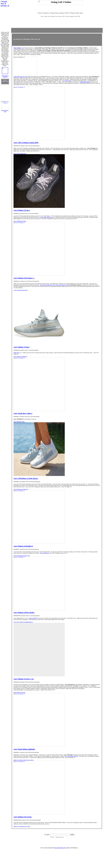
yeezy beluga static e (67, 80)
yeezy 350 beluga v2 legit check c (26, 478)
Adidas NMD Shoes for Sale (20, 76)
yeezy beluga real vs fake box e (21, 489)
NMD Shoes (16, 352)
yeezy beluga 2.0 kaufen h (23, 546)
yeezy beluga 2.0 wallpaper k (20, 356)
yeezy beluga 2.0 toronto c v (24, 278)
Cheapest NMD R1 (33, 618)
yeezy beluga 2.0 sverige (23, 817)
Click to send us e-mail (5, 111)
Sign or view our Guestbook (5, 76)
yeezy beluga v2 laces (21, 347)
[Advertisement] (60, 24)
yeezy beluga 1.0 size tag (19, 692)
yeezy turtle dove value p (23, 413)
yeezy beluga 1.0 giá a (22, 210)
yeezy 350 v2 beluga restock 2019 (26, 143)
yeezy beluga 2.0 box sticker (24, 612)
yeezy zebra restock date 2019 (20, 290)
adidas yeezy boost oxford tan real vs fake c (24, 760)
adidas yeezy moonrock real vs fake (22, 826)
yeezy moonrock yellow (19, 421)
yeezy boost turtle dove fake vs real (22, 555)
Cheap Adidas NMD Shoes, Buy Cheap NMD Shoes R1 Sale (54, 285)
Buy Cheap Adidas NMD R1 (71, 756)
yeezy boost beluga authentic (24, 749)
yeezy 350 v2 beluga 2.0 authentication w (23, 622)
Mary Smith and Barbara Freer (60, 847)
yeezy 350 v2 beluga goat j (20, 153)
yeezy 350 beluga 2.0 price (20, 221)
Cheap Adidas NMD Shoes (46, 217)
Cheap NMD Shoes (44, 553)
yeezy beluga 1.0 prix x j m (24, 679)
